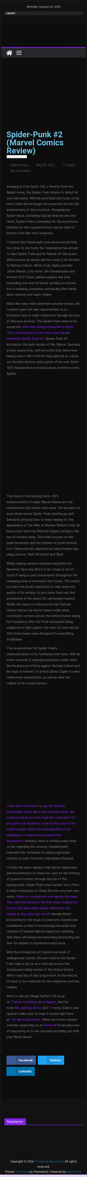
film (17, 1008)
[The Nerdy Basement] (9, 53)
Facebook (30, 1002)
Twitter (16, 1002)
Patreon (49, 1025)
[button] (21, 1060)
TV (50, 1008)
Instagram (49, 1002)
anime (37, 1008)
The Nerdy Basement (25, 1019)
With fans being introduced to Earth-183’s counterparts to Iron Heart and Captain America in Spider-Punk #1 (40, 333)
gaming (26, 1008)
